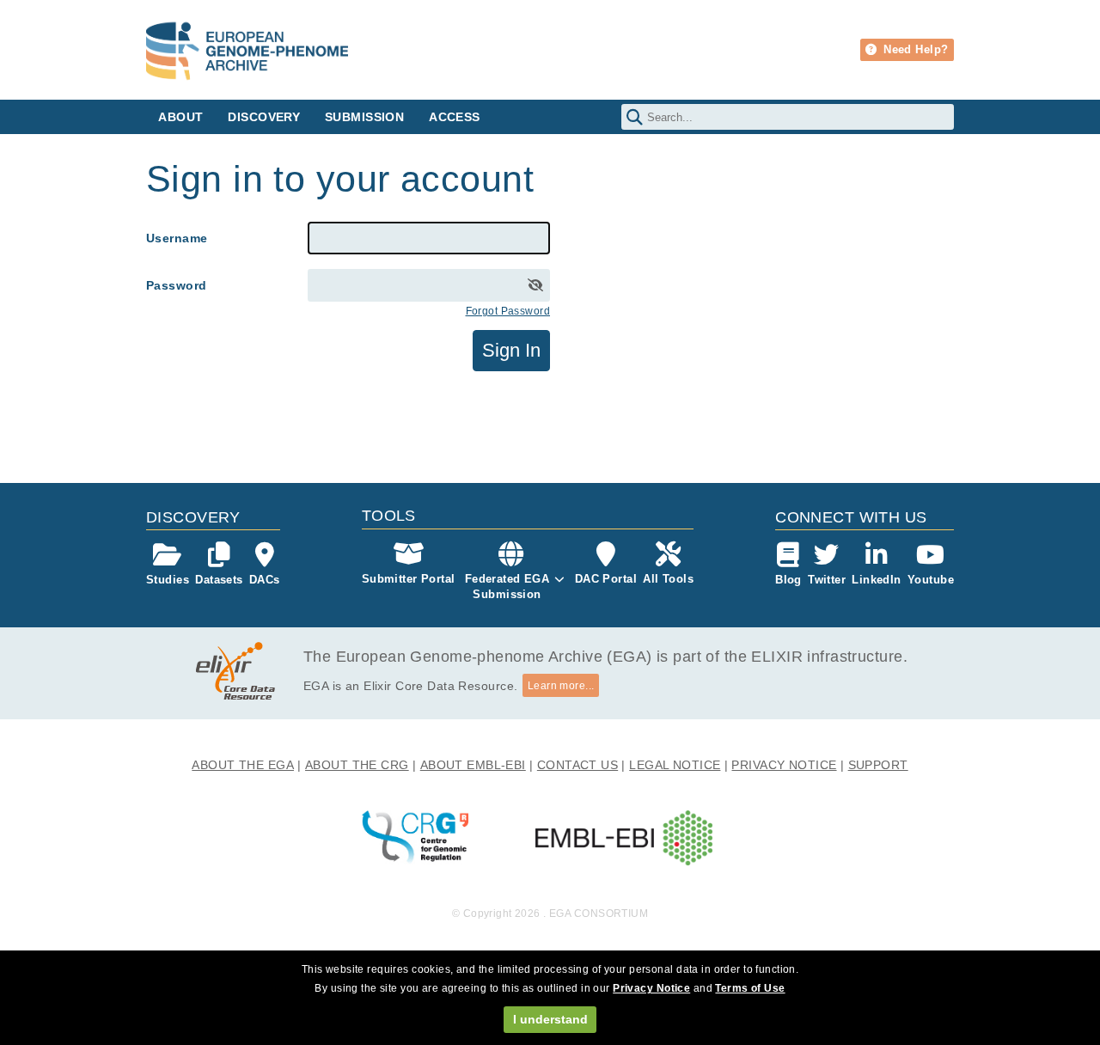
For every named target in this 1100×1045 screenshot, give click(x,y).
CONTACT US (577, 765)
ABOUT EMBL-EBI (473, 765)
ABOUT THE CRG (357, 765)
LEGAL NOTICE (674, 765)
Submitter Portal (408, 578)
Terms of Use (750, 988)
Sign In (511, 350)
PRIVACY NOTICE (783, 765)
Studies (167, 579)
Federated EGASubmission (507, 586)
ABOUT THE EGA (243, 765)
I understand (550, 1019)
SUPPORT (878, 765)
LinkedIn (876, 579)
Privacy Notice (651, 988)
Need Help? (914, 49)
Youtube (931, 579)
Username (176, 238)
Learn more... (561, 686)
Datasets (218, 579)
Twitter (827, 579)
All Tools (668, 578)
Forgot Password (508, 311)
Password (176, 285)
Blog (788, 579)
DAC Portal (606, 578)
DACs (264, 579)
